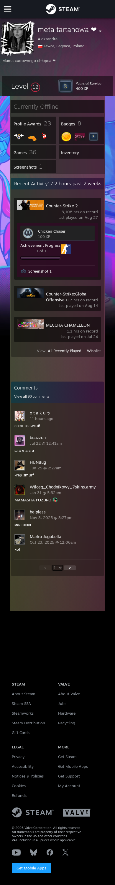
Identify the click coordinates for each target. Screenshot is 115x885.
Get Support (69, 776)
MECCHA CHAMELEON (68, 325)
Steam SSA (21, 703)
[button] (25, 86)
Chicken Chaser (51, 231)
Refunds (19, 795)
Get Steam (67, 756)
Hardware (66, 713)
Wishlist (94, 350)
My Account (69, 785)
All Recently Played (64, 350)
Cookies (19, 785)
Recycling (66, 723)
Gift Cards (20, 732)
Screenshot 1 (40, 271)
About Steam (23, 693)
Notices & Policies (28, 776)
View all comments (31, 396)
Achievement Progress (40, 245)
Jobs (62, 703)
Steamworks (23, 713)
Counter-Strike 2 (62, 205)
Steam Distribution (28, 723)
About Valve (69, 693)
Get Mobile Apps (31, 868)
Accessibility (23, 766)
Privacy (18, 756)
